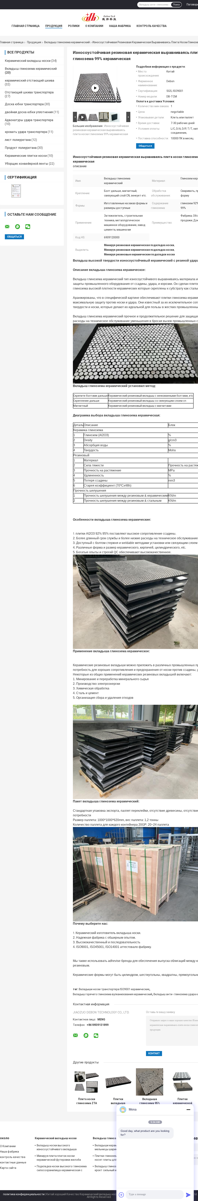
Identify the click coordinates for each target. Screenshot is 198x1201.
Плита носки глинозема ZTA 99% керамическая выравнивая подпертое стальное (86, 1101)
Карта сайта (8, 1167)
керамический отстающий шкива (29, 80)
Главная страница (25, 26)
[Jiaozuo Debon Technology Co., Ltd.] (99, 17)
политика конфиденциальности (23, 1194)
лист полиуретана (18, 140)
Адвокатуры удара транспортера (29, 120)
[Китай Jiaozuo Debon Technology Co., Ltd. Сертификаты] (16, 191)
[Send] (188, 1195)
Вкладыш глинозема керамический (67, 42)
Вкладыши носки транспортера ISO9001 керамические (114, 989)
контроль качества (151, 26)
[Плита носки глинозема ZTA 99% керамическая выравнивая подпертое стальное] (86, 1082)
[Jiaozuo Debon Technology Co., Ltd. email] (10, 226)
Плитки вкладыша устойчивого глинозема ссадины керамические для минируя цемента (118, 1101)
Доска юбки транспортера (24, 104)
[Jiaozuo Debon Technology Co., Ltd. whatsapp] (20, 226)
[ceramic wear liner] (95, 88)
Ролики (73, 26)
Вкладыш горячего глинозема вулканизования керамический (112, 994)
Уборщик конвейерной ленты (26, 163)
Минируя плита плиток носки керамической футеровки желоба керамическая (59, 1158)
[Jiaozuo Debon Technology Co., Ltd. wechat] (30, 226)
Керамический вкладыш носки (27, 61)
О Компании (94, 26)
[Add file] (121, 1195)
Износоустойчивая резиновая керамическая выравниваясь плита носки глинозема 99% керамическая (101, 130)
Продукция (53, 26)
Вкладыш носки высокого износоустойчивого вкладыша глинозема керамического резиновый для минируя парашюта (61, 1148)
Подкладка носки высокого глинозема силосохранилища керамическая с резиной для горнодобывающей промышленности (62, 1169)
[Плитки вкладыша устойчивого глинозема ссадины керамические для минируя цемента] (118, 1082)
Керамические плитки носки (26, 156)
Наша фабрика (120, 26)
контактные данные (13, 1162)
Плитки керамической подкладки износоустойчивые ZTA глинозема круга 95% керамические (182, 1101)
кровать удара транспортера (26, 132)
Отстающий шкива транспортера (29, 92)
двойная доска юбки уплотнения (29, 112)
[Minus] (188, 1109)
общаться (145, 145)
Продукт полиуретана (21, 148)
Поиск (176, 4)
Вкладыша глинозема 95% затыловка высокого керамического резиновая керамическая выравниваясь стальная (149, 1101)
